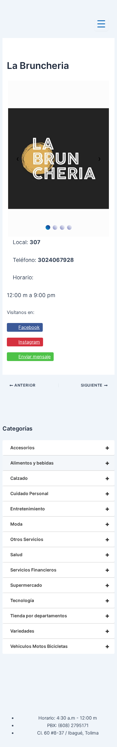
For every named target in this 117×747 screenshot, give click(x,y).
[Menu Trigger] (101, 24)
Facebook (29, 327)
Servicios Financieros (60, 570)
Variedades (60, 631)
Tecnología (60, 600)
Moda (60, 524)
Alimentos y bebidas (60, 463)
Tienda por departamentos (60, 615)
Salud (60, 554)
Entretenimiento (60, 509)
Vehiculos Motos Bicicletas (60, 646)
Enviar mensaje (34, 356)
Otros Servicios (60, 539)
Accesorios (60, 447)
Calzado (60, 478)
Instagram (29, 342)
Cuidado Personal (60, 493)
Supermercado (60, 585)
